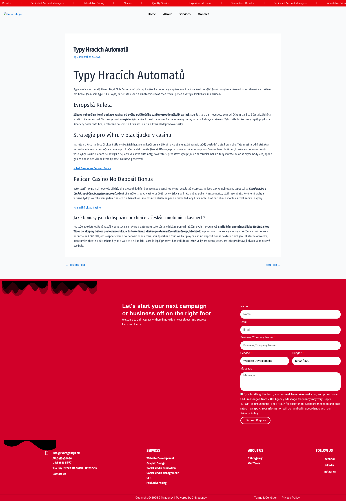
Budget (297, 353)
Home (152, 14)
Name (244, 306)
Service (245, 353)
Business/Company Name (256, 337)
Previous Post (75, 264)
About (167, 14)
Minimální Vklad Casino (87, 207)
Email (244, 322)
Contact (203, 14)
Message (246, 368)
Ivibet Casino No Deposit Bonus (92, 168)
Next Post (273, 264)
